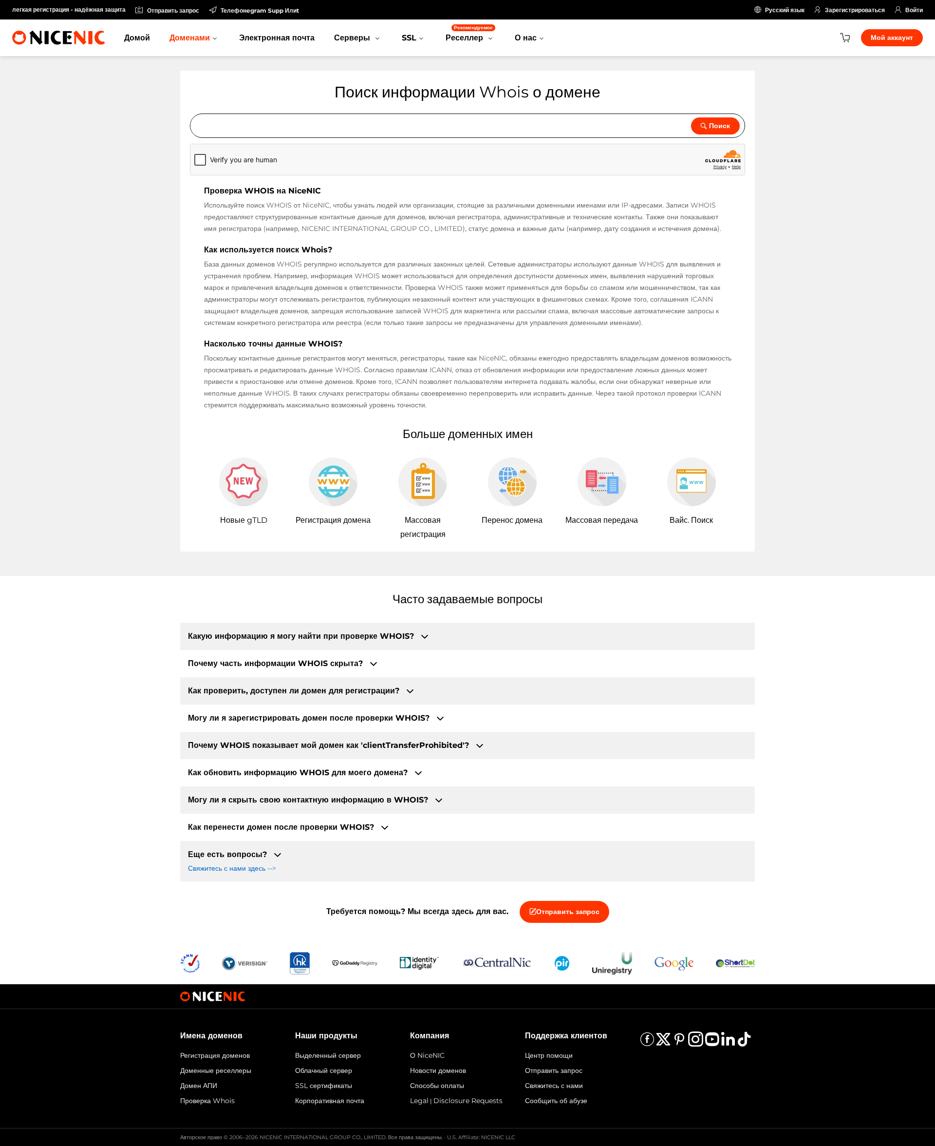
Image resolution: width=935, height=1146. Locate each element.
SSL (409, 37)
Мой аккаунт (892, 37)
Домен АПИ (198, 1085)
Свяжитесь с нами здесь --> (232, 868)
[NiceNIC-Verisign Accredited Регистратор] (244, 962)
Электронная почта (277, 37)
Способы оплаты (437, 1085)
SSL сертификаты (323, 1085)
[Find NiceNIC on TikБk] (744, 1042)
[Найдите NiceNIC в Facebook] (647, 1042)
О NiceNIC (427, 1055)
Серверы (353, 37)
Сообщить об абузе (556, 1100)
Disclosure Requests (468, 1100)
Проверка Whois (207, 1100)
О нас (526, 37)
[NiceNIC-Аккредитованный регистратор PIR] (562, 962)
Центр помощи (549, 1055)
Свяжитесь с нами (554, 1085)
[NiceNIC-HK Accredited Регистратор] (299, 962)
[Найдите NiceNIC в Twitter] (663, 1042)
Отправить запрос (567, 911)
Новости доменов (438, 1070)
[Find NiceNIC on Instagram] (695, 1042)
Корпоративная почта (329, 1100)
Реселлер (469, 33)
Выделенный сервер (328, 1055)
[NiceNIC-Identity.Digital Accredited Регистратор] (419, 962)
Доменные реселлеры (215, 1070)
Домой (137, 37)
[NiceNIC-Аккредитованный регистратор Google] (673, 962)
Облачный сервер (323, 1070)
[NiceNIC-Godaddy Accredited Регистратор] (354, 962)
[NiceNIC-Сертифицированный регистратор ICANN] (190, 962)
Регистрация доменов (215, 1055)
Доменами (189, 37)
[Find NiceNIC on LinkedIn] (728, 1042)
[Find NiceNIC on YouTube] (712, 1042)
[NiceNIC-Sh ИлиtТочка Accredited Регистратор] (735, 962)
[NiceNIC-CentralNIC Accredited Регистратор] (496, 962)
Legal (419, 1100)
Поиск (719, 125)
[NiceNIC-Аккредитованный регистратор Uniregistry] (612, 962)
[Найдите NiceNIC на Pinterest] (679, 1042)
